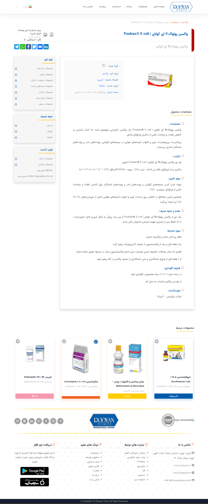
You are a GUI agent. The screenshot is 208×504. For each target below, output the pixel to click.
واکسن (105, 73)
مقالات (96, 470)
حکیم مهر (141, 466)
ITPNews (141, 461)
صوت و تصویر (93, 461)
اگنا (144, 470)
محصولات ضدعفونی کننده (42, 86)
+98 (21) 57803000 (182, 465)
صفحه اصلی (159, 6)
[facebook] (46, 421)
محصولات (142, 6)
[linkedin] (32, 421)
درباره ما (102, 6)
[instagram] (53, 421)
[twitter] (39, 421)
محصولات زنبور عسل (44, 98)
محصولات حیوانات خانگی (42, 80)
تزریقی (50, 125)
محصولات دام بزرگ (45, 68)
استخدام (116, 6)
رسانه (129, 6)
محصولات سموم (46, 104)
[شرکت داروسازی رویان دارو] (181, 6)
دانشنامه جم (140, 479)
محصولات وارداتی (45, 164)
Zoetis (102, 86)
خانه (183, 22)
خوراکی (50, 131)
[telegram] (60, 421)
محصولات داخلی (46, 158)
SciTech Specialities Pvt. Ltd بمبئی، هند (35, 176)
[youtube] (17, 421)
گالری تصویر (93, 466)
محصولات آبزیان (46, 92)
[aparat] (24, 421)
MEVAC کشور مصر (45, 170)
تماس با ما (88, 6)
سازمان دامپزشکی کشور (134, 453)
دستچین (141, 475)
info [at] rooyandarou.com (178, 480)
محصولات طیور (46, 74)
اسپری (100, 80)
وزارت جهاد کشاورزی (136, 457)
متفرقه (50, 137)
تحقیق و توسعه (92, 457)
